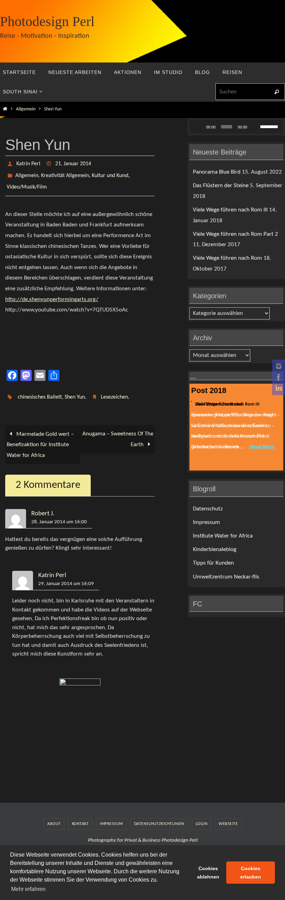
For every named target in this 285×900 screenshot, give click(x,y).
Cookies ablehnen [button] (208, 873)
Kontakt (80, 816)
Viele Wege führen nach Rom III (230, 210)
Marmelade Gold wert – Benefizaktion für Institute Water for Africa (40, 436)
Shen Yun (75, 390)
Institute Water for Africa (223, 536)
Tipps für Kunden (213, 563)
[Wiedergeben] (198, 126)
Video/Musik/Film (27, 182)
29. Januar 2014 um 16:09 (66, 575)
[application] (236, 127)
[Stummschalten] (254, 126)
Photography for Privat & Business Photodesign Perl (142, 832)
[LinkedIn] (277, 388)
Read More (261, 445)
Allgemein (25, 109)
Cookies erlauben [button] (250, 873)
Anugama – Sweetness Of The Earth (117, 431)
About (54, 816)
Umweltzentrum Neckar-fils (226, 577)
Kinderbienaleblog (214, 549)
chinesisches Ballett (40, 390)
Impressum (206, 522)
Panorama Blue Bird (217, 172)
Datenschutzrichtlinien (159, 816)
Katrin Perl (28, 163)
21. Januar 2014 (73, 163)
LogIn (202, 816)
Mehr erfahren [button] (28, 889)
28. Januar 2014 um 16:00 (59, 514)
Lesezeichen (114, 390)
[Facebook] (277, 377)
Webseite (228, 816)
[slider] (270, 126)
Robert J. (43, 506)
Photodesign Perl (47, 21)
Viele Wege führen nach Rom (227, 258)
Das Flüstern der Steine (221, 186)
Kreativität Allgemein (65, 173)
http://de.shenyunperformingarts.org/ (51, 294)
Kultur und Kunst (110, 173)
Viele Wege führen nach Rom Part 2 (235, 234)
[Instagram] (277, 366)
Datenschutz (208, 509)
